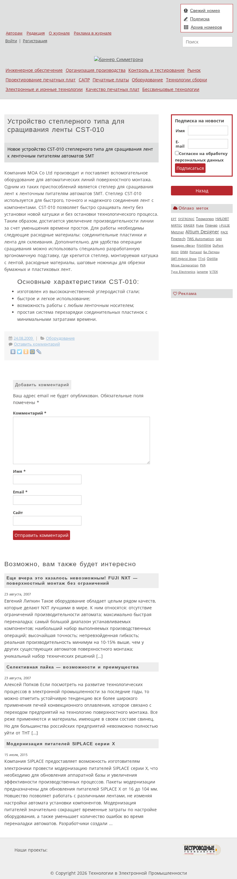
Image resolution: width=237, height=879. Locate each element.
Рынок (194, 70)
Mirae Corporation (184, 265)
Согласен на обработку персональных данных (201, 156)
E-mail (180, 144)
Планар (211, 225)
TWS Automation (200, 239)
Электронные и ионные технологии (44, 89)
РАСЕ (224, 232)
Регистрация (35, 40)
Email (20, 492)
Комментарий (29, 413)
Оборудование (147, 80)
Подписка (200, 19)
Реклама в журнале (92, 33)
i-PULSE (224, 225)
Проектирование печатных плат (41, 80)
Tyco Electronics (183, 271)
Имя (180, 131)
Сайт (18, 512)
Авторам (14, 33)
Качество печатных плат (112, 89)
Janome (202, 271)
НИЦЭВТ (222, 218)
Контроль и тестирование (156, 70)
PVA (203, 265)
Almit (175, 252)
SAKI (219, 239)
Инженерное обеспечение (34, 70)
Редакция (36, 33)
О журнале (59, 33)
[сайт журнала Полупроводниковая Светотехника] (153, 850)
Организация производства (96, 70)
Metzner (177, 232)
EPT (174, 219)
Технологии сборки (186, 80)
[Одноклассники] (26, 352)
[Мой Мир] (32, 352)
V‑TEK (214, 271)
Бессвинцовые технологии (170, 89)
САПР (84, 80)
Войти (11, 40)
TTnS (201, 258)
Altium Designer (202, 232)
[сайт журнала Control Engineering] (78, 862)
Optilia (212, 258)
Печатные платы (111, 80)
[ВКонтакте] (13, 352)
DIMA (184, 252)
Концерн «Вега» (183, 245)
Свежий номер (205, 10)
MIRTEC (176, 225)
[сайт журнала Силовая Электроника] (69, 850)
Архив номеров (206, 27)
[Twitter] (19, 352)
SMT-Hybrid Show (184, 258)
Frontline (204, 245)
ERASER (189, 225)
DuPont (218, 245)
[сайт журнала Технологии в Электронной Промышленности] (108, 850)
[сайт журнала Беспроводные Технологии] (202, 850)
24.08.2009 (24, 338)
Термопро (205, 218)
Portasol (195, 252)
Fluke (200, 225)
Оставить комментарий (37, 344)
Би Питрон (211, 252)
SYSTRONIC (186, 219)
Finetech (178, 238)
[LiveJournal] (39, 352)
